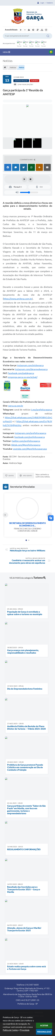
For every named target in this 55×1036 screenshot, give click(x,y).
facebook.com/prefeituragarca (29, 437)
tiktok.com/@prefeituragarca (25, 445)
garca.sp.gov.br (15, 405)
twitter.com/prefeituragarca (26, 441)
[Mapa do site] (42, 30)
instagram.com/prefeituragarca (30, 433)
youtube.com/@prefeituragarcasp (30, 449)
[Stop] (30, 179)
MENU (5, 52)
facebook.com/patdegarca (21, 373)
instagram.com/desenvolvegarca (31, 369)
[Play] (24, 179)
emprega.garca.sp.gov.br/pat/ (22, 377)
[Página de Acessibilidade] (46, 30)
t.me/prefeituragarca (41, 409)
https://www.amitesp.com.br (18, 298)
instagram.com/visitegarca (30, 365)
